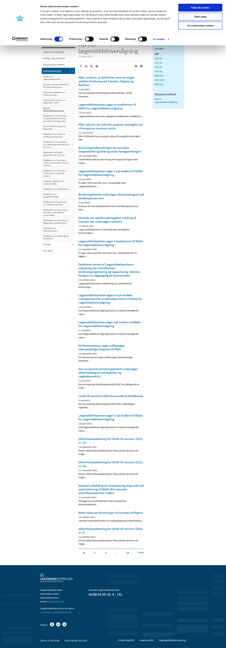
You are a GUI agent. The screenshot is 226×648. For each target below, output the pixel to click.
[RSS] (64, 625)
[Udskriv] (141, 66)
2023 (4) (158, 71)
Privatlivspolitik (126, 640)
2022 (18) (159, 75)
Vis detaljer (159, 39)
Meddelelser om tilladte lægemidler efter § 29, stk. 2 (54, 153)
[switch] (89, 39)
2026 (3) (158, 58)
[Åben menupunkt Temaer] (72, 244)
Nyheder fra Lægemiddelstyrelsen (52, 78)
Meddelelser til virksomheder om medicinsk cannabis (55, 203)
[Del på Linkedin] (86, 66)
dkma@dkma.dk (55, 601)
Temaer (47, 244)
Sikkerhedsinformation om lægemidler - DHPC (54, 101)
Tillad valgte (200, 16)
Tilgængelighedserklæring (172, 640)
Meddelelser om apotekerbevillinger (51, 195)
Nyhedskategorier (52, 70)
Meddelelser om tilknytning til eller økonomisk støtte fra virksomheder (55, 212)
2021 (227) (159, 80)
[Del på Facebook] (80, 66)
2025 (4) (158, 62)
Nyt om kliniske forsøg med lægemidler (54, 127)
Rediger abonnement (54, 58)
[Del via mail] (96, 66)
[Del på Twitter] (91, 66)
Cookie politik (146, 640)
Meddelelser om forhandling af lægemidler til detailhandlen (56, 221)
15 (127, 552)
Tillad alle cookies (200, 7)
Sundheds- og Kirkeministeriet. (56, 612)
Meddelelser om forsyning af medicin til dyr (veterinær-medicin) (55, 173)
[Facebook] (52, 625)
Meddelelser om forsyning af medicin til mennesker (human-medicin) (56, 163)
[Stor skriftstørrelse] (136, 66)
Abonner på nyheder (53, 51)
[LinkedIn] (58, 625)
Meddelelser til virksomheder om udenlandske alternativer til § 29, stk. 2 (56, 144)
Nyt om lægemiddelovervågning (53, 109)
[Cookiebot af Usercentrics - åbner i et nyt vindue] (19, 39)
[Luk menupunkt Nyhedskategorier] (72, 71)
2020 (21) (159, 84)
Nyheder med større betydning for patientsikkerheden (55, 85)
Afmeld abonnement (53, 64)
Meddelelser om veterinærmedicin (50, 229)
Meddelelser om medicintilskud (56, 189)
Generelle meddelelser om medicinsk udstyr (54, 182)
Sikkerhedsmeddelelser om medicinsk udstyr (54, 93)
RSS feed (47, 250)
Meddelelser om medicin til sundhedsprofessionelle (54, 135)
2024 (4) (158, 67)
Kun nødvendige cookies (200, 25)
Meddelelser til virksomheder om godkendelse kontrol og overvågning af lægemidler (55, 118)
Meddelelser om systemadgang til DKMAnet (56, 237)
